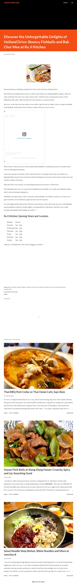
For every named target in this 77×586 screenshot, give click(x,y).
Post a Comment (14, 413)
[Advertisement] (38, 15)
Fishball (23, 287)
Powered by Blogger (39, 581)
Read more (70, 413)
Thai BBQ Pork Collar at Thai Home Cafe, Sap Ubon (34, 392)
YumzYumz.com (11, 3)
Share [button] (5, 294)
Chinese (18, 287)
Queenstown (8, 289)
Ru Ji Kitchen (13, 292)
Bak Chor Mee (12, 287)
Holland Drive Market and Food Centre (48, 287)
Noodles (63, 287)
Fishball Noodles (31, 287)
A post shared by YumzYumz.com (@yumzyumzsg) (24, 158)
